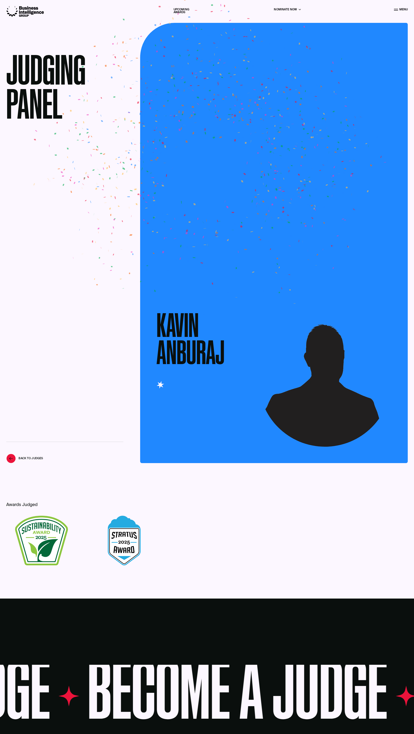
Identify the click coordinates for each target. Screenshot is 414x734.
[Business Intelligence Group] (25, 11)
